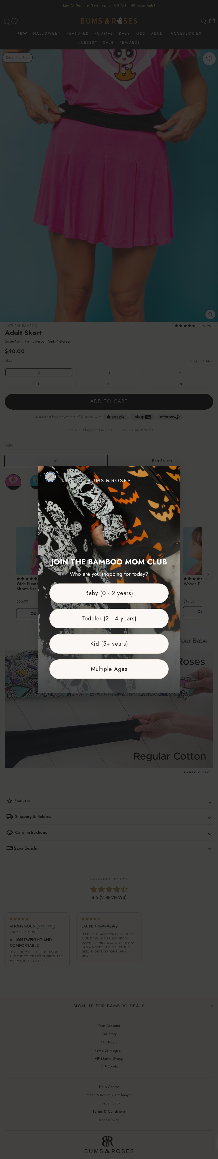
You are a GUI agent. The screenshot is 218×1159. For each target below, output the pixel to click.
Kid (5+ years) (109, 644)
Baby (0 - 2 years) (109, 593)
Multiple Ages (109, 669)
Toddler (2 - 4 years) (109, 618)
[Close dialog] (50, 476)
